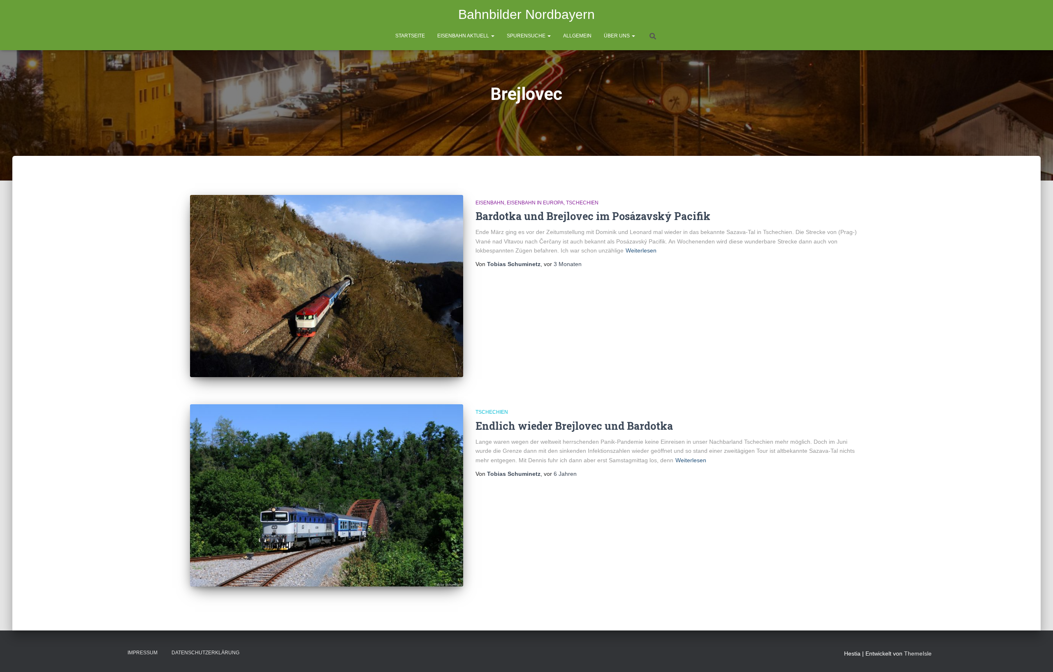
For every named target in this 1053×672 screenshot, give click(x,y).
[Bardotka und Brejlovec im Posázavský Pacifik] (326, 286)
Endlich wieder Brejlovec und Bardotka (574, 426)
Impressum (143, 653)
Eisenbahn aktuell (463, 36)
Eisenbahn (489, 203)
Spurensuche (527, 36)
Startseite (410, 36)
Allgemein (577, 36)
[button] (492, 36)
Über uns (617, 36)
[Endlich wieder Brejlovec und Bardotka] (326, 495)
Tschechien (582, 203)
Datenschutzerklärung (205, 653)
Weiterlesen (641, 250)
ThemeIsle (918, 653)
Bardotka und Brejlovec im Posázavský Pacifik (592, 216)
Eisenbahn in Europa (535, 203)
